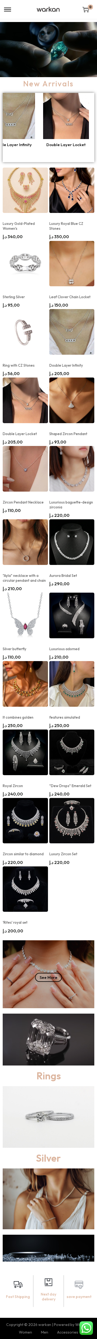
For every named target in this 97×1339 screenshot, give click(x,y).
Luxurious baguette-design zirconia (71, 504)
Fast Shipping (18, 1296)
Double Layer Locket (20, 434)
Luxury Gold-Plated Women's (19, 226)
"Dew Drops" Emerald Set (70, 786)
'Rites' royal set (15, 922)
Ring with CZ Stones (18, 365)
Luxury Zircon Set (63, 854)
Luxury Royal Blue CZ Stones (66, 226)
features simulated (64, 717)
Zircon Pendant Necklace (23, 502)
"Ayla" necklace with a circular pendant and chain (24, 578)
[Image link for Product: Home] (28, 116)
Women (25, 1332)
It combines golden (18, 717)
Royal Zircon (13, 786)
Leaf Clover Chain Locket (70, 297)
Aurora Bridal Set (63, 575)
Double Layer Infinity (66, 365)
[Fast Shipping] (18, 1285)
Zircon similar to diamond (23, 854)
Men (44, 1332)
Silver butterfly (14, 649)
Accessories (67, 1332)
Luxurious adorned (64, 649)
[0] (85, 9)
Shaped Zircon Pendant (28, 144)
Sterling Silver (14, 297)
